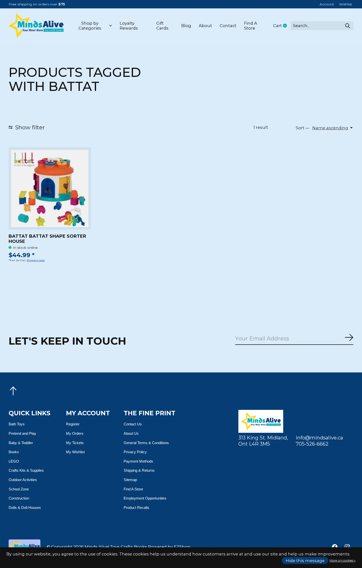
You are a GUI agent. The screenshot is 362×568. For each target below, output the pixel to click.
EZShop (182, 546)
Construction (19, 498)
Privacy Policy (135, 452)
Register (73, 424)
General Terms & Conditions (146, 443)
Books (14, 452)
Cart (282, 25)
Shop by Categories (90, 26)
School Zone (19, 489)
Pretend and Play (22, 433)
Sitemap (130, 480)
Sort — (303, 127)
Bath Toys (17, 424)
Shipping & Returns (139, 470)
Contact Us (133, 424)
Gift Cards (162, 26)
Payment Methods (138, 461)
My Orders (74, 433)
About (205, 25)
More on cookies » (342, 560)
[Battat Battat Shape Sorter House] (50, 188)
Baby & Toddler (21, 443)
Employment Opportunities (145, 498)
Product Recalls (136, 507)
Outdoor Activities (23, 480)
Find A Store (250, 26)
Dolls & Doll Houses (25, 507)
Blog (186, 25)
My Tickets (75, 443)
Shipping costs (36, 260)
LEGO (14, 461)
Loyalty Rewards (129, 26)
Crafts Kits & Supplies (26, 470)
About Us (131, 433)
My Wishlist (75, 452)
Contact (228, 25)
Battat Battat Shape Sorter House (47, 239)
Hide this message (305, 560)
